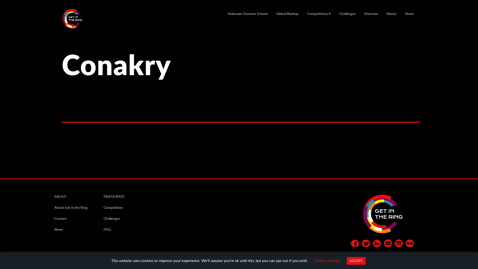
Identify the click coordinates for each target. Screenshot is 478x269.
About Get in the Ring (70, 207)
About (391, 13)
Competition (113, 207)
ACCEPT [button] (356, 261)
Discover (371, 13)
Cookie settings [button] (327, 260)
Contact (60, 218)
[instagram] (399, 244)
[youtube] (388, 244)
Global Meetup (287, 13)
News (409, 13)
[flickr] (410, 244)
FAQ (107, 229)
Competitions (317, 13)
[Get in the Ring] (78, 18)
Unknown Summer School (247, 13)
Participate (114, 196)
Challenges (347, 13)
